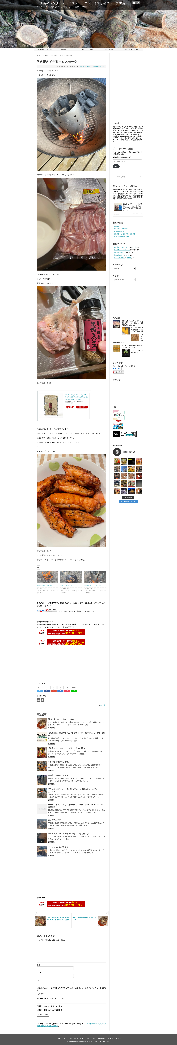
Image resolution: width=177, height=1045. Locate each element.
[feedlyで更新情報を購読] (134, 2)
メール (39, 973)
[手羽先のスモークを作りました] (95, 577)
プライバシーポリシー (130, 49)
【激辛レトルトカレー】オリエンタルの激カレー (68, 748)
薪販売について (66, 49)
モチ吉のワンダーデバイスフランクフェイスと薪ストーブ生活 (81, 3)
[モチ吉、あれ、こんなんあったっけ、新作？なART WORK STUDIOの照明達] (42, 809)
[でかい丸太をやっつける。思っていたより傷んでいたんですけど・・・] (42, 793)
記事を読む (51, 728)
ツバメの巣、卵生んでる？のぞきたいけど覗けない (69, 834)
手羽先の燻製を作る (66, 585)
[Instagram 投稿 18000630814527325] (124, 476)
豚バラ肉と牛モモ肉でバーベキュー (63, 719)
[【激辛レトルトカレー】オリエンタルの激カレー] (42, 752)
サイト (39, 980)
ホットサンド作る (119, 258)
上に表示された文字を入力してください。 (52, 998)
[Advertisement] (54, 664)
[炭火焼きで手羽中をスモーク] (60, 691)
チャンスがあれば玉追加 (58, 847)
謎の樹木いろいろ (119, 231)
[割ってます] (139, 469)
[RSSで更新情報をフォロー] (138, 2)
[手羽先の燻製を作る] (71, 577)
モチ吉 (102, 705)
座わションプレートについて (132, 204)
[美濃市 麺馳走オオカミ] (42, 780)
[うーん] (131, 461)
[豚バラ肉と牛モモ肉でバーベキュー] (42, 723)
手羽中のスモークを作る (45, 585)
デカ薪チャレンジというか (122, 247)
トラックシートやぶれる (121, 229)
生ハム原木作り (118, 252)
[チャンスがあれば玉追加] (42, 851)
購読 (116, 166)
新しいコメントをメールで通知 (50, 1006)
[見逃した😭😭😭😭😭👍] (117, 461)
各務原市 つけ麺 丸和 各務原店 (124, 234)
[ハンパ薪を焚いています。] (42, 766)
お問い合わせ (109, 49)
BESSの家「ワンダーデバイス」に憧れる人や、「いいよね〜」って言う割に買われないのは (132, 323)
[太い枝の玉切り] (42, 824)
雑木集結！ (117, 226)
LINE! (74, 687)
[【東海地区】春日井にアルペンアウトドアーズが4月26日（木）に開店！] (42, 737)
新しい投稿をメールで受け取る (50, 1010)
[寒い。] (117, 476)
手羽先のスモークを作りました (94, 585)
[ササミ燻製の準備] (131, 476)
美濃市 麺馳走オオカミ (58, 775)
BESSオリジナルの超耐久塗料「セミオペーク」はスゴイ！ (137, 330)
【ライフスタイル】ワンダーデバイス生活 (91, 66)
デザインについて (87, 49)
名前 (38, 965)
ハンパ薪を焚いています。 (59, 762)
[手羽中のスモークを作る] (47, 577)
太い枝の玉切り (54, 820)
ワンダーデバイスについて (44, 49)
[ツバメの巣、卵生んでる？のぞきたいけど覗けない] (42, 838)
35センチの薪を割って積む (122, 236)
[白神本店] (124, 461)
